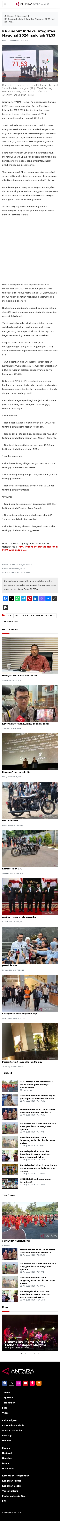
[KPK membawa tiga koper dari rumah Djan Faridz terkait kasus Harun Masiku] (30, 1041)
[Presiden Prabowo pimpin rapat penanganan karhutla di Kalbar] (10, 1099)
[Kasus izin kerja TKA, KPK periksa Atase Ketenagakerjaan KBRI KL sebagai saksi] (30, 703)
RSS (4, 1501)
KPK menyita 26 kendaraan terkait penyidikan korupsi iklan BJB (29, 867)
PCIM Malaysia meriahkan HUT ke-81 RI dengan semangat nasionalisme (36, 1084)
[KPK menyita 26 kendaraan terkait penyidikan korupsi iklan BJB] (30, 848)
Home (10, 16)
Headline (7, 1458)
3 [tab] (30, 1353)
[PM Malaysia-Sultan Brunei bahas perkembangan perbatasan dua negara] (10, 1169)
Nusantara (8, 1468)
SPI (16, 616)
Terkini (6, 1392)
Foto (5, 1307)
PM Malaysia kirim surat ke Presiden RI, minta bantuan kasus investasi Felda (35, 1154)
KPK (10, 616)
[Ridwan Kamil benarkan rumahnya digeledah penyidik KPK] (30, 945)
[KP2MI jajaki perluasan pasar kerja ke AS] (10, 1183)
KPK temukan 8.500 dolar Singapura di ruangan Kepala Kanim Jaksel (25, 674)
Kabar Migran (9, 1420)
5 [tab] (38, 1353)
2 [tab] (25, 1353)
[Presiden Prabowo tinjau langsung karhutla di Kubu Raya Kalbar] (10, 1141)
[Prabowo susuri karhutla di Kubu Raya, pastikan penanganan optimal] (10, 1127)
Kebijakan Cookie (12, 1486)
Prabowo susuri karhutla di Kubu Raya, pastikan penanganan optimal (38, 1126)
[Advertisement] (30, 250)
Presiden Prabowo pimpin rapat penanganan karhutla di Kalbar (37, 1097)
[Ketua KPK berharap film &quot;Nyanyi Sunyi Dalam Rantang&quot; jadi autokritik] (30, 751)
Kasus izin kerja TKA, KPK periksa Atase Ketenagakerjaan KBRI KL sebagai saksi (25, 722)
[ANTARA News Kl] (32, 4)
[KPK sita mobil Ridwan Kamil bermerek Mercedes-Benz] (30, 800)
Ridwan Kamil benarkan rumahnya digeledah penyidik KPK (28, 964)
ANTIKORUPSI (11, 622)
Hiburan (6, 1440)
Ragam (6, 1448)
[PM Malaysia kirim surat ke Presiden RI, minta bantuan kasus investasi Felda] (10, 1155)
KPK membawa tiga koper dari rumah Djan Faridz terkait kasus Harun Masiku (27, 1060)
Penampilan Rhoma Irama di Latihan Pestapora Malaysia (25, 1343)
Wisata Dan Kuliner (12, 1430)
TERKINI (7, 1073)
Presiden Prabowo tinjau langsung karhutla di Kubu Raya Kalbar (37, 1140)
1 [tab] (21, 1353)
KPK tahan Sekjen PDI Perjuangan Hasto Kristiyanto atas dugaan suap (25, 1012)
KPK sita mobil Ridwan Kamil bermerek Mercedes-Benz (25, 819)
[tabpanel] (30, 1333)
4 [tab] (34, 1353)
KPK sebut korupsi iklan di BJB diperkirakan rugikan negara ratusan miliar (27, 915)
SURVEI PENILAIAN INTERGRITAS (38, 616)
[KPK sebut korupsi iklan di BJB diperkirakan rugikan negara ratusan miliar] (30, 896)
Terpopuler (8, 1402)
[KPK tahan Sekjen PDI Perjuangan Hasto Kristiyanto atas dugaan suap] (30, 993)
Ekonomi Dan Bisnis (13, 1425)
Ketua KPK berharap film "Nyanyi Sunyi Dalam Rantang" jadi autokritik (28, 770)
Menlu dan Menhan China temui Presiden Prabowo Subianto (37, 1111)
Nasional (22, 16)
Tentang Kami (10, 1491)
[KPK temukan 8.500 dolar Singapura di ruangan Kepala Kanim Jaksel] (30, 655)
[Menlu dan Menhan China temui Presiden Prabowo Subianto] (10, 1113)
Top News (8, 1195)
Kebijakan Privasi (11, 1481)
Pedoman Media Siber (14, 1496)
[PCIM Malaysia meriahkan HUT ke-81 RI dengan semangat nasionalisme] (10, 1085)
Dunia (5, 1463)
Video (5, 1413)
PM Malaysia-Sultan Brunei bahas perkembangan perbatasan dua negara (38, 1168)
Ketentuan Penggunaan (15, 1475)
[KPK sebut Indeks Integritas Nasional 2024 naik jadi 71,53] (30, 1220)
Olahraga (7, 1435)
